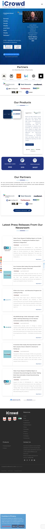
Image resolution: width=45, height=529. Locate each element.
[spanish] (1, 270)
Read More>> (39, 259)
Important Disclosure (18, 470)
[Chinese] (1, 257)
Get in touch (26, 453)
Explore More (29, 144)
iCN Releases (26, 435)
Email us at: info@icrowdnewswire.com (31, 455)
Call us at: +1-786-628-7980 (28, 457)
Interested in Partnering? (21, 210)
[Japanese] (1, 264)
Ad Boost (5, 448)
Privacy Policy (3, 470)
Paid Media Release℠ (7, 445)
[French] (1, 263)
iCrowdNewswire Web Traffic (12, 54)
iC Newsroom (26, 420)
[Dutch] (1, 272)
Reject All (14, 526)
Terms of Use (10, 470)
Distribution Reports (27, 424)
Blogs (25, 418)
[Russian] (1, 268)
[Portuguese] (1, 259)
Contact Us (26, 433)
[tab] (7, 114)
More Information (6, 526)
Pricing (25, 427)
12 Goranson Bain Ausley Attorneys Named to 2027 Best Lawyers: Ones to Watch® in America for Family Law (27, 347)
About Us (25, 431)
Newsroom (29, 399)
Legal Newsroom (27, 422)
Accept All (21, 526)
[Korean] (1, 266)
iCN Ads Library (26, 438)
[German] (1, 261)
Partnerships (26, 429)
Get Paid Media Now (8, 47)
